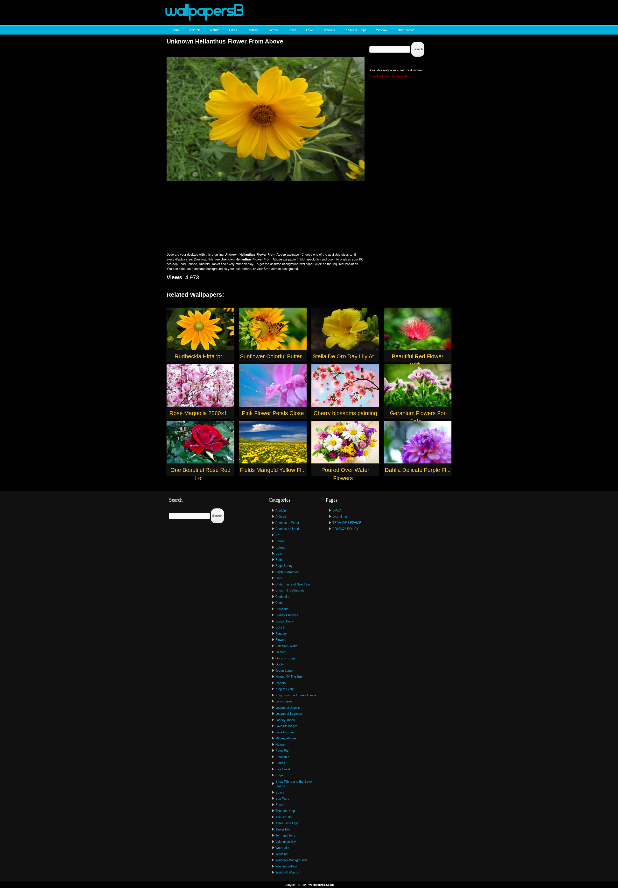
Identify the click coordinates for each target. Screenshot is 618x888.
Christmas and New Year (292, 584)
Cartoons (329, 30)
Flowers (280, 639)
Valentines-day (285, 841)
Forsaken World (286, 645)
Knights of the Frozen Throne (295, 695)
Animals (195, 30)
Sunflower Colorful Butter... (273, 356)
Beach (279, 553)
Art (277, 535)
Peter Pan (282, 750)
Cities (233, 30)
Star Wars (282, 798)
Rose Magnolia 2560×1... (200, 413)
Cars (278, 578)
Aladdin (280, 510)
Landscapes (283, 701)
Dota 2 (280, 627)
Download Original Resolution (389, 76)
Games (273, 30)
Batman (280, 547)
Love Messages (286, 725)
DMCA (337, 510)
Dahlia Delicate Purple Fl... (417, 470)
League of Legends (288, 713)
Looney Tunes (285, 719)
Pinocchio (282, 756)
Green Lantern (285, 670)
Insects (280, 682)
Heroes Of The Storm (290, 676)
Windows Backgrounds (291, 860)
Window (381, 30)
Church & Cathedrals (289, 590)
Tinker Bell (282, 829)
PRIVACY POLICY (345, 528)
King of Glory (284, 688)
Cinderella (282, 596)
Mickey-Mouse (285, 738)
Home (175, 30)
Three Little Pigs (286, 823)
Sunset (280, 804)
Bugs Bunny (284, 565)
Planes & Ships (355, 30)
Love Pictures (285, 732)
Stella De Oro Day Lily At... (345, 356)
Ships (279, 775)
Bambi (279, 541)
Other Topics (405, 30)
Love (309, 30)
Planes (280, 762)
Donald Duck (284, 621)
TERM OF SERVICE (346, 522)
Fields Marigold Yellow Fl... (273, 470)
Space (292, 30)
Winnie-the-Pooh (286, 866)
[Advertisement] (309, 217)
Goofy (279, 664)
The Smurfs (283, 817)
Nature (214, 30)
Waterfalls (282, 847)
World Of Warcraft (287, 872)
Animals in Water (287, 522)
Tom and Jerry (285, 835)
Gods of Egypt (285, 658)
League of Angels (287, 707)
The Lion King (285, 810)
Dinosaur (281, 608)
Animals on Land (287, 528)
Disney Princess (286, 615)
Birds (279, 559)
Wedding (281, 854)
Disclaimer (339, 516)
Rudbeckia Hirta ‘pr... (200, 356)
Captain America (287, 572)
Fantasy (252, 30)
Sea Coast (282, 769)
